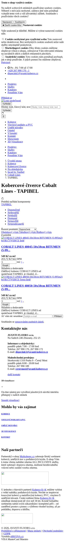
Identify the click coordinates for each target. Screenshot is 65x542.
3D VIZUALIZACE (8, 431)
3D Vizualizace (15, 141)
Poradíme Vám (15, 92)
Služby (11, 87)
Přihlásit (58, 316)
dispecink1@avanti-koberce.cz (31, 352)
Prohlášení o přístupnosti (13, 530)
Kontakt (12, 136)
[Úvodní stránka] (11, 100)
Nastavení (7, 22)
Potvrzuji (5, 62)
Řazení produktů (9, 229)
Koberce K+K (39, 489)
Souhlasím (20, 22)
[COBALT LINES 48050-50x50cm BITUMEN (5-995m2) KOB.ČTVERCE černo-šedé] (32, 279)
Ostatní (11, 130)
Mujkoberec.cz (27, 456)
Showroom (13, 138)
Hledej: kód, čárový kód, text (15, 107)
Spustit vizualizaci (10, 400)
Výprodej (12, 133)
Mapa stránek (34, 530)
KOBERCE (5, 414)
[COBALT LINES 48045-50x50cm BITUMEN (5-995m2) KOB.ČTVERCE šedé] (32, 240)
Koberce (12, 122)
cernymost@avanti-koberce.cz (31, 369)
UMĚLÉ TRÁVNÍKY (9, 425)
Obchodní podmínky (53, 530)
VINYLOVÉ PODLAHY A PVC (13, 420)
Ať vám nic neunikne (12, 316)
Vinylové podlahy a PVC (20, 124)
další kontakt (14, 374)
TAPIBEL (6, 204)
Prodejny (12, 84)
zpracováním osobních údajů (29, 321)
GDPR (6, 533)
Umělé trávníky (15, 127)
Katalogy (12, 89)
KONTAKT (5, 437)
